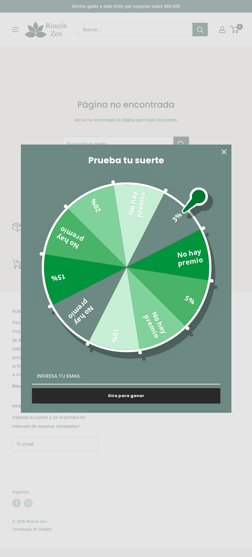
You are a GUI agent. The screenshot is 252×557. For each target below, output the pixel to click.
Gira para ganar (126, 396)
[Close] (224, 152)
